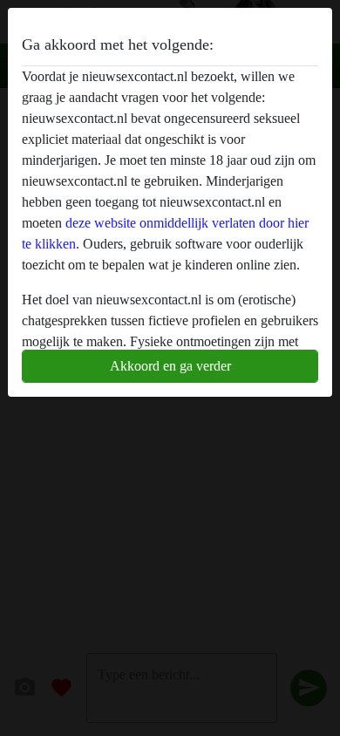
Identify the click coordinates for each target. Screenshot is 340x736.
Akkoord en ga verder (170, 365)
